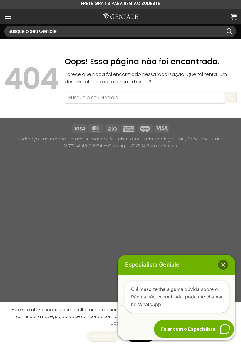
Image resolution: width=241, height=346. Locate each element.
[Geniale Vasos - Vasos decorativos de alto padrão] (120, 16)
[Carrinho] (234, 16)
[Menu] (7, 16)
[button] (223, 265)
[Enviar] (229, 31)
